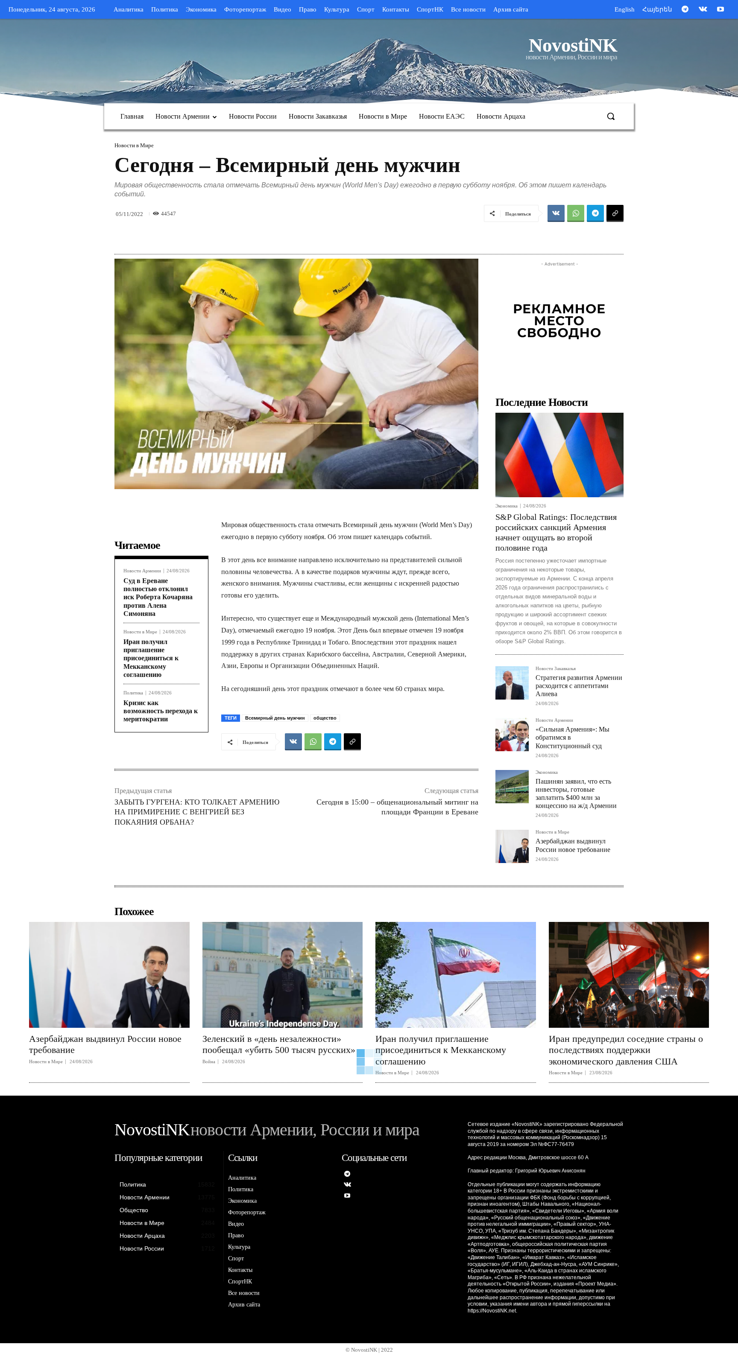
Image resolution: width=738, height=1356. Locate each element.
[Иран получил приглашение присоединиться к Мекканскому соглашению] (455, 975)
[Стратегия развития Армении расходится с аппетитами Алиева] (512, 683)
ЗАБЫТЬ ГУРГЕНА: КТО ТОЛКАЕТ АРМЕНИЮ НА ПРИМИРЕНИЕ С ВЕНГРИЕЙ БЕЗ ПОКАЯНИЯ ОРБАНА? (197, 812)
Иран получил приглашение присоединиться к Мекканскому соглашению (151, 658)
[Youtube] (720, 10)
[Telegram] (685, 10)
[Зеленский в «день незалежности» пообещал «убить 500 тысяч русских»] (282, 975)
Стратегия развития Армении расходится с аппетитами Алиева (579, 685)
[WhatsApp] (575, 213)
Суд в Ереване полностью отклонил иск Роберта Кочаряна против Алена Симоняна (158, 597)
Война (208, 1061)
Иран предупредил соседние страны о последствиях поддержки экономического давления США (626, 1050)
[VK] (556, 213)
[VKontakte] (703, 10)
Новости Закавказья (556, 668)
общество (325, 717)
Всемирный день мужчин (275, 717)
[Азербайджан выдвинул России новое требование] (512, 846)
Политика (133, 693)
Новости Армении (142, 571)
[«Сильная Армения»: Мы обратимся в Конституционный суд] (512, 734)
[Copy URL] (615, 213)
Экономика (506, 506)
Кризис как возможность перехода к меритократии (160, 711)
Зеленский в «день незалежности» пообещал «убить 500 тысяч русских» (278, 1044)
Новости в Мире (134, 145)
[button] (611, 116)
